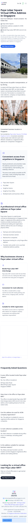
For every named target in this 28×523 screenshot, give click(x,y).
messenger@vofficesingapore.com (14, 498)
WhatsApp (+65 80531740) (15, 500)
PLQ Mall (24, 134)
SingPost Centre (5, 136)
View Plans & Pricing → (8, 46)
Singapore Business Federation (17, 513)
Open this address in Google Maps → (11, 357)
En (18, 3)
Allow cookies (7, 520)
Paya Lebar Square (15, 134)
